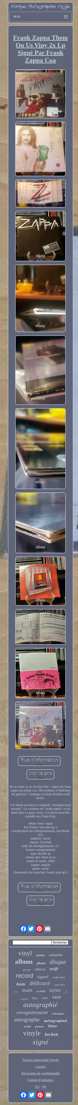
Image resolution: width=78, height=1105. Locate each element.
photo (41, 963)
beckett (51, 1034)
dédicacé (40, 983)
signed (42, 976)
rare (56, 997)
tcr (66, 992)
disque (58, 961)
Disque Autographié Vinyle (40, 1060)
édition (40, 969)
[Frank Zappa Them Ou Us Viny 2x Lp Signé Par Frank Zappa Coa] (40, 94)
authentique (58, 1013)
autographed (55, 1021)
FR (44, 1086)
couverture (59, 984)
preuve (39, 1026)
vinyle (32, 1033)
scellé (27, 1026)
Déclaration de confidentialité (40, 1073)
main (27, 990)
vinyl (25, 953)
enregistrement (32, 1012)
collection (58, 977)
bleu (35, 998)
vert (16, 991)
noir (45, 998)
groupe (27, 969)
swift (54, 968)
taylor (55, 990)
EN (37, 1086)
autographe (27, 1019)
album (24, 961)
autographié (40, 1004)
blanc (52, 1026)
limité (20, 984)
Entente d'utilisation (40, 1080)
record (24, 975)
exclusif (40, 991)
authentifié (56, 955)
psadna (40, 955)
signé (40, 1042)
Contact (40, 1066)
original (24, 999)
